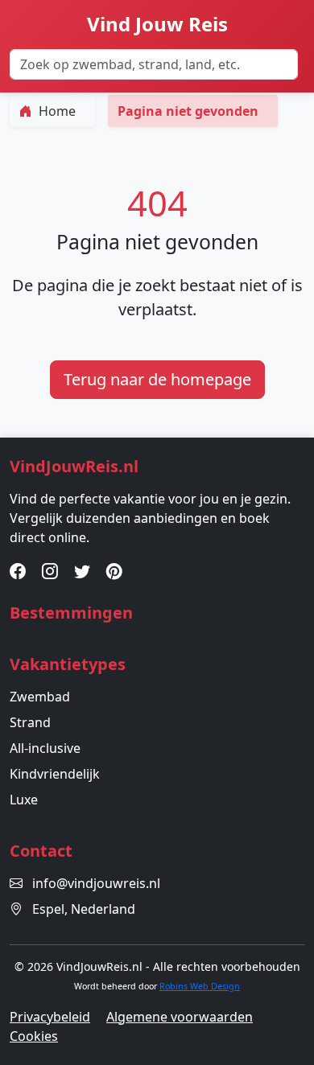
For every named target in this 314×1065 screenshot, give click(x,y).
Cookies (34, 1036)
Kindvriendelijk (55, 774)
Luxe (24, 799)
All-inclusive (45, 748)
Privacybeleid (50, 1017)
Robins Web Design (199, 986)
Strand (30, 722)
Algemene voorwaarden (179, 1017)
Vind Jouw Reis (157, 23)
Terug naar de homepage (157, 379)
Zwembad (40, 696)
